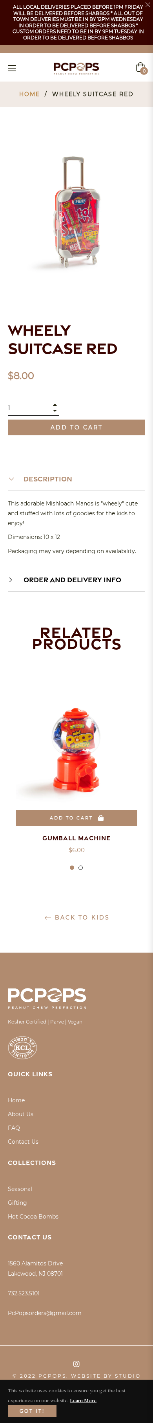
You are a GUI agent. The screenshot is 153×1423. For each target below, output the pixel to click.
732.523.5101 (24, 1293)
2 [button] (80, 868)
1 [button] (72, 868)
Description (47, 478)
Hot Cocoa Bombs (33, 1216)
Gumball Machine (76, 838)
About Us (20, 1114)
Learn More (83, 1400)
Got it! (32, 1411)
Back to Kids (81, 917)
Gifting (17, 1202)
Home (29, 94)
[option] (76, 779)
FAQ (14, 1127)
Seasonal (20, 1189)
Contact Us (23, 1141)
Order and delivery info (71, 579)
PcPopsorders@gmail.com (45, 1313)
